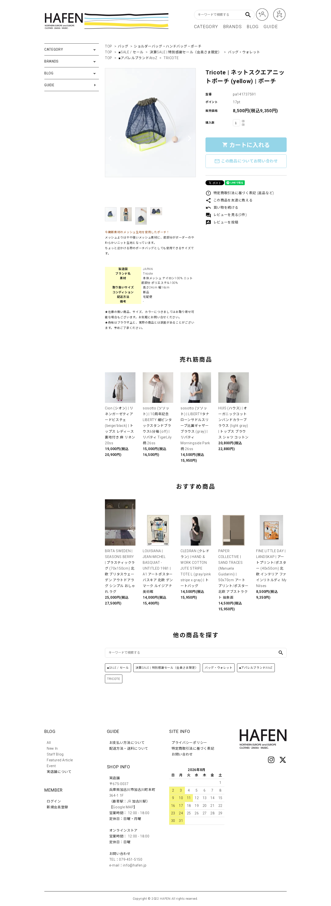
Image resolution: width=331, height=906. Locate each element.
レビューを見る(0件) (226, 215)
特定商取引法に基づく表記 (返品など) (239, 193)
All (49, 743)
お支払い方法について (127, 743)
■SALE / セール (130, 52)
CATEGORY (206, 26)
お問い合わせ (182, 754)
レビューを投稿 (221, 222)
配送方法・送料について (129, 748)
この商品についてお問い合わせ (246, 161)
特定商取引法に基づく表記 (193, 748)
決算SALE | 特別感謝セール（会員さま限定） (186, 52)
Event (51, 766)
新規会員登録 (57, 807)
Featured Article (60, 760)
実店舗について (59, 772)
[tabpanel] (150, 122)
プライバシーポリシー (189, 743)
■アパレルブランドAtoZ (137, 58)
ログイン (54, 801)
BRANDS (232, 26)
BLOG (253, 26)
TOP (108, 46)
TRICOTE (171, 58)
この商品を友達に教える (228, 200)
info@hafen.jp (134, 865)
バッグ (123, 46)
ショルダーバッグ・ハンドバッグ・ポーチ (167, 46)
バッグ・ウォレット (244, 52)
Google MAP (123, 807)
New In (52, 748)
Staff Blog (55, 754)
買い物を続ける (221, 207)
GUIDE (271, 26)
